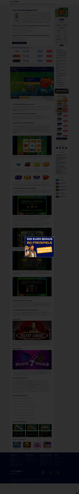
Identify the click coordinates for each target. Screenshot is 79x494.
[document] (39, 247)
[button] (53, 237)
